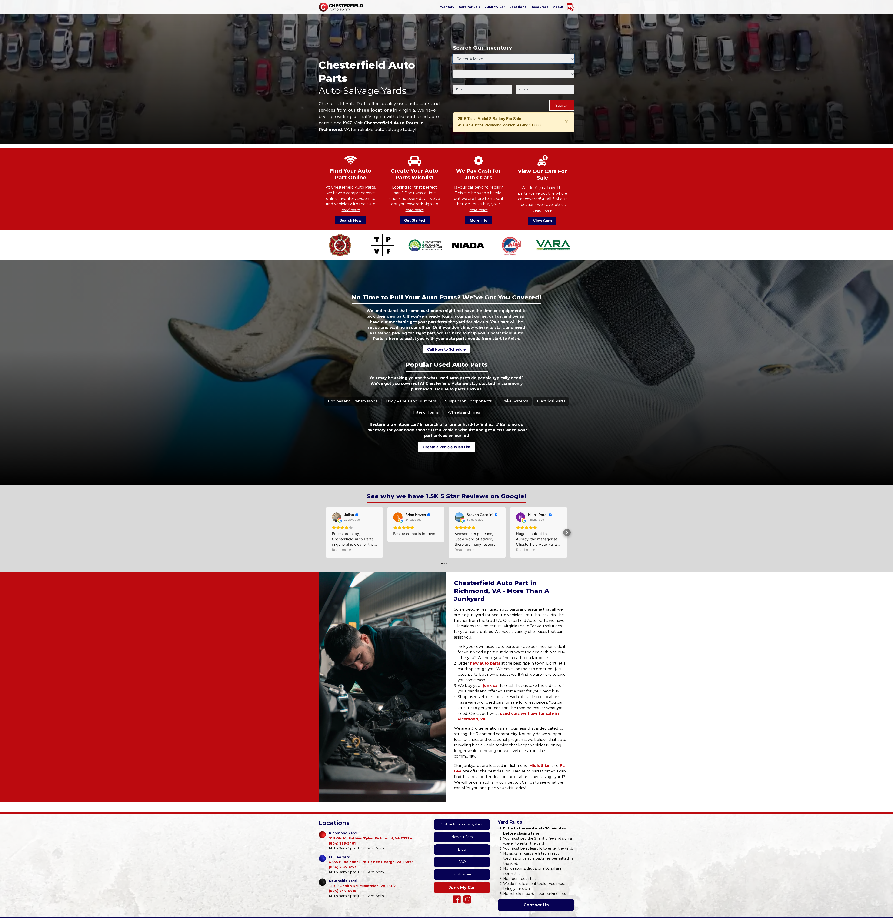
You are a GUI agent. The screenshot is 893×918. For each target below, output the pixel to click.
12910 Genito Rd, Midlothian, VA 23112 (362, 883)
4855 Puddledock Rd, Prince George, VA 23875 (371, 859)
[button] (326, 532)
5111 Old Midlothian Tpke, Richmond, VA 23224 (370, 835)
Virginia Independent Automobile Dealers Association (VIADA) (510, 245)
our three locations (370, 110)
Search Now (351, 220)
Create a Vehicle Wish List (446, 447)
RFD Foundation (339, 245)
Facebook (456, 899)
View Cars (542, 220)
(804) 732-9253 (342, 867)
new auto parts (485, 663)
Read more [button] (341, 549)
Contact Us (536, 905)
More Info (478, 220)
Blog (462, 849)
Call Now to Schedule (446, 349)
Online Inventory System (462, 824)
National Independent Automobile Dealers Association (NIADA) (467, 245)
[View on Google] (336, 517)
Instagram (467, 899)
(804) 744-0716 (342, 891)
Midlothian (540, 765)
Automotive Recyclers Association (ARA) (425, 245)
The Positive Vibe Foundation (382, 245)
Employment (462, 874)
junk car (491, 685)
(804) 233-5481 (342, 843)
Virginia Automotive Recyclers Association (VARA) (553, 245)
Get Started (414, 220)
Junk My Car (462, 887)
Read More (351, 209)
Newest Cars (462, 837)
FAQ (462, 862)
